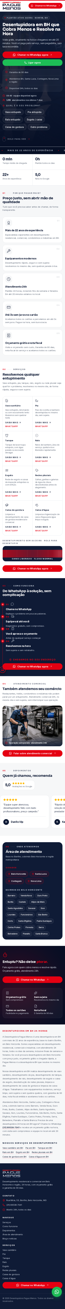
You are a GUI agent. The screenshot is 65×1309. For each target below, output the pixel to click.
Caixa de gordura (14, 127)
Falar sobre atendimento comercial (33, 753)
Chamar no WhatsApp (45, 5)
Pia (4, 1254)
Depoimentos (9, 1230)
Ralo (5, 1262)
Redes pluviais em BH (42, 1152)
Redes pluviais (9, 1270)
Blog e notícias (10, 1238)
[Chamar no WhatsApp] (57, 1292)
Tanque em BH (45, 1148)
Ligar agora (34, 62)
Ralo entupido (12, 119)
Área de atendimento (13, 1234)
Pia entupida (34, 112)
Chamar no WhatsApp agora (32, 54)
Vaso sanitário (9, 1250)
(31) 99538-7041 (11, 1127)
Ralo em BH (8, 1152)
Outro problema (38, 127)
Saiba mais (11, 422)
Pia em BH (30, 1148)
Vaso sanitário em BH (13, 1148)
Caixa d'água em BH (39, 1156)
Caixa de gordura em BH (14, 1156)
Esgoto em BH (22, 1152)
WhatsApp (11, 426)
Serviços (7, 1222)
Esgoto (6, 1266)
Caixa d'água (9, 1278)
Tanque (6, 1258)
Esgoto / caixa (34, 119)
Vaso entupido (13, 112)
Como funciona (10, 1226)
